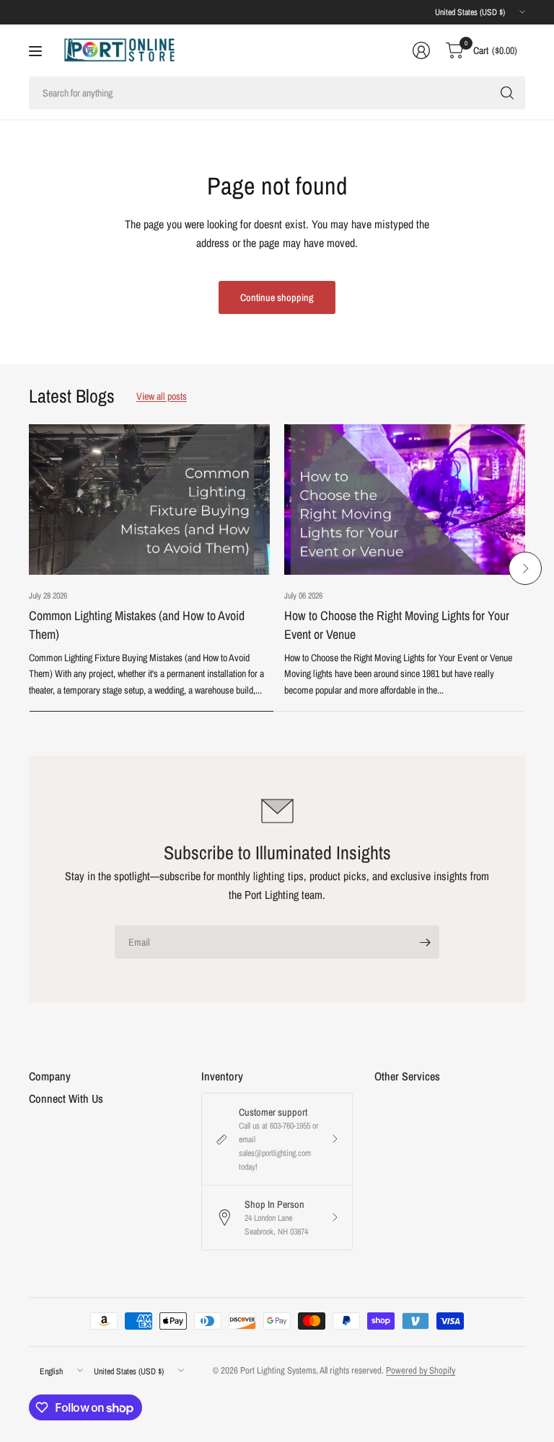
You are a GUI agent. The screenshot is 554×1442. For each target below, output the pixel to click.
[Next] (525, 568)
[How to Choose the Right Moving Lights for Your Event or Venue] (404, 499)
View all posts (161, 396)
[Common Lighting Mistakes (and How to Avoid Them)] (149, 499)
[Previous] (28, 568)
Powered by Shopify (420, 1370)
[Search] (507, 92)
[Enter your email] (424, 942)
